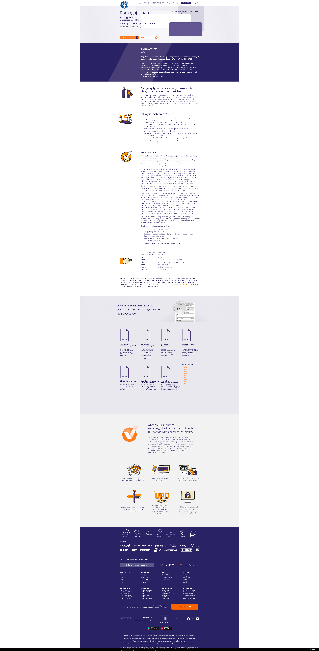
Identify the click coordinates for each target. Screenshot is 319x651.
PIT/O (185, 371)
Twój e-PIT (170, 3)
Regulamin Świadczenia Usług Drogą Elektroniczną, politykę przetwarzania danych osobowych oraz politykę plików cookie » (170, 647)
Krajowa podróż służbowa (126, 595)
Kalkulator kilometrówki (146, 598)
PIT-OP (165, 376)
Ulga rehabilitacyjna (166, 592)
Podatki (139, 3)
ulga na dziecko (184, 284)
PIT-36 (145, 339)
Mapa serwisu (186, 577)
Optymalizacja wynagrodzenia (127, 598)
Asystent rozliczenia (166, 576)
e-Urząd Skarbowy (145, 576)
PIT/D (185, 369)
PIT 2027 (147, 3)
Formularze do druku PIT (189, 598)
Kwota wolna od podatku (189, 595)
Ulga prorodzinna (166, 590)
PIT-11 (164, 3)
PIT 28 (173, 284)
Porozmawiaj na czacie (138, 565)
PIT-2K (185, 381)
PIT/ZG (185, 375)
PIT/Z (185, 377)
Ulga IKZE (164, 597)
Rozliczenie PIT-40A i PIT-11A (147, 581)
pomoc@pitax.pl (190, 565)
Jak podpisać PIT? (166, 579)
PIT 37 (169, 284)
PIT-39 (124, 376)
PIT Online (143, 582)
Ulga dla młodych (166, 598)
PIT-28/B (186, 383)
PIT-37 (154, 3)
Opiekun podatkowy (167, 577)
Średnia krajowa (123, 590)
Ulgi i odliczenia (165, 574)
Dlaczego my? (186, 576)
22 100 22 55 (168, 565)
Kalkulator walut (144, 597)
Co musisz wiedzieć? (167, 581)
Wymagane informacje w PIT (189, 590)
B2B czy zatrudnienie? (125, 593)
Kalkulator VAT (144, 593)
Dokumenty (186, 579)
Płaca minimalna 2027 (125, 592)
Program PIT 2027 (145, 574)
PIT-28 (159, 3)
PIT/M (185, 379)
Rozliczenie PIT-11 (145, 579)
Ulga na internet (165, 595)
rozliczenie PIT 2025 (148, 284)
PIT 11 (164, 284)
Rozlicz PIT (186, 3)
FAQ (163, 582)
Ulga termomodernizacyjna (168, 593)
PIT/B (185, 367)
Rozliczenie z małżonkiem (189, 592)
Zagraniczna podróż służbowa (127, 597)
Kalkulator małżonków (146, 592)
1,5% (176, 3)
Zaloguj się (195, 3)
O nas (184, 574)
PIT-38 (165, 339)
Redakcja (185, 581)
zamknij (311, 649)
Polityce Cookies (157, 650)
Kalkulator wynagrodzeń (146, 590)
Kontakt (185, 582)
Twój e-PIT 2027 (144, 577)
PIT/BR (185, 373)
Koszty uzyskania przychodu (189, 597)
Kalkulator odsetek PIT (146, 595)
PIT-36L (145, 376)
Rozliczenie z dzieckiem (188, 593)
